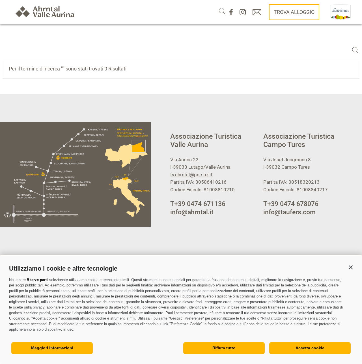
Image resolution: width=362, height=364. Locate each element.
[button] (350, 267)
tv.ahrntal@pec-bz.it (191, 174)
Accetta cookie (310, 348)
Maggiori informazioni (52, 348)
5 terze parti (37, 280)
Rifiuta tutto (224, 348)
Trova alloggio (294, 12)
